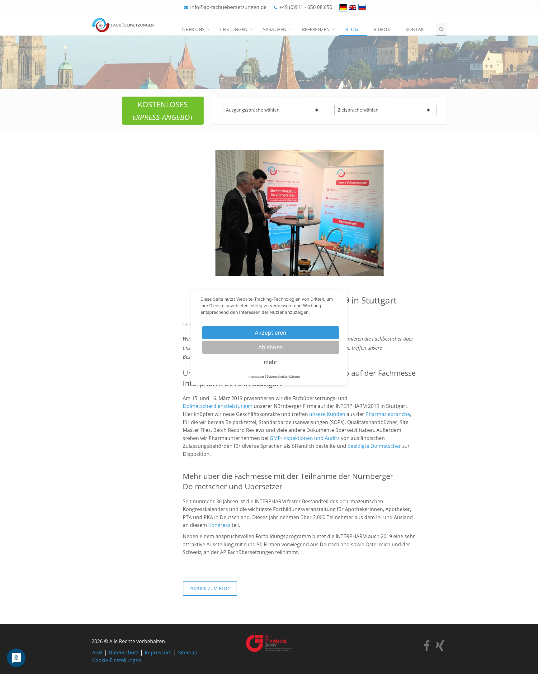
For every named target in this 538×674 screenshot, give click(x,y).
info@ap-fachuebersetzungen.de (228, 7)
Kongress (219, 525)
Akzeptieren (270, 332)
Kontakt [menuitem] (415, 29)
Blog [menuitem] (351, 29)
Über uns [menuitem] (193, 29)
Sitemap (187, 652)
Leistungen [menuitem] (234, 29)
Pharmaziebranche (388, 414)
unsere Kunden (327, 414)
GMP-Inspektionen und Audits (305, 438)
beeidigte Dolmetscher (374, 445)
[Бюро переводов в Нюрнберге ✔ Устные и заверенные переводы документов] (362, 7)
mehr (270, 361)
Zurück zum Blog (210, 588)
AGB (97, 652)
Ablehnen (270, 347)
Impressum (158, 652)
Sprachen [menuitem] (274, 29)
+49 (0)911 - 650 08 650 (305, 7)
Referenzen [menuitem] (316, 29)
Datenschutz (123, 652)
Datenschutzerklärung (283, 376)
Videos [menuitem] (382, 29)
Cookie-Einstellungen (116, 660)
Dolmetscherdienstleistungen (217, 406)
